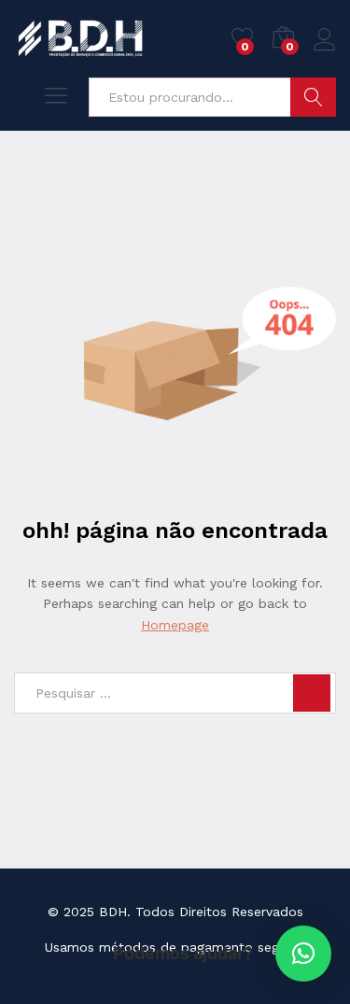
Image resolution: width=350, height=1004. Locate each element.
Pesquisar (313, 97)
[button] (303, 954)
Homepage (175, 624)
